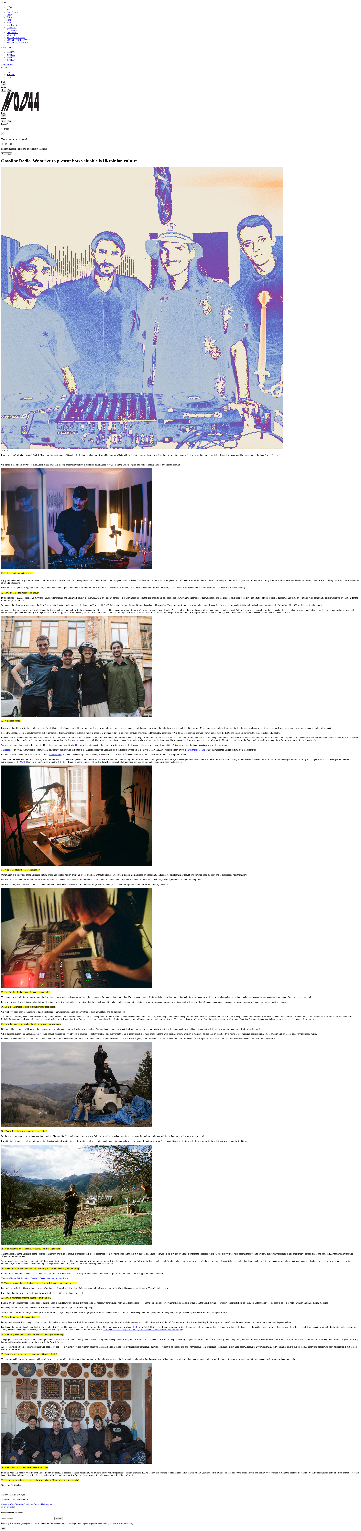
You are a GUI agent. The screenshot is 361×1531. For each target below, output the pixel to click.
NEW (9, 7)
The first (78, 745)
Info (8, 72)
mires (27, 1278)
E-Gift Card (12, 25)
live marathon (55, 754)
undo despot (51, 1278)
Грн (9, 90)
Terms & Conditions (24, 1504)
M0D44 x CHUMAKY (17, 42)
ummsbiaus (63, 1278)
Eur (3, 90)
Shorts (9, 22)
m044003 (11, 55)
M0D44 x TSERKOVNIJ (18, 40)
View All (11, 35)
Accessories (12, 30)
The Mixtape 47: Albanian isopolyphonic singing (161, 1329)
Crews (10, 15)
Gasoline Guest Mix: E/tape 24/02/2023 (120, 1329)
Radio (11, 64)
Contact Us (39, 1504)
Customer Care (8, 1504)
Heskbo (33, 1278)
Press (9, 77)
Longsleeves (12, 12)
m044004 (11, 60)
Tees (9, 9)
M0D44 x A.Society (16, 37)
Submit (58, 1518)
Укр (3, 85)
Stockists (11, 74)
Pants (9, 20)
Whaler (41, 1278)
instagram (48, 1504)
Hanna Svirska (16, 1278)
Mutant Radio (132, 1327)
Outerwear (11, 27)
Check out (6, 154)
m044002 (11, 57)
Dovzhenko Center (196, 750)
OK (3, 1528)
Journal (4, 64)
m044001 (11, 52)
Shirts (9, 17)
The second (6, 750)
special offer (12, 32)
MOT (22, 762)
